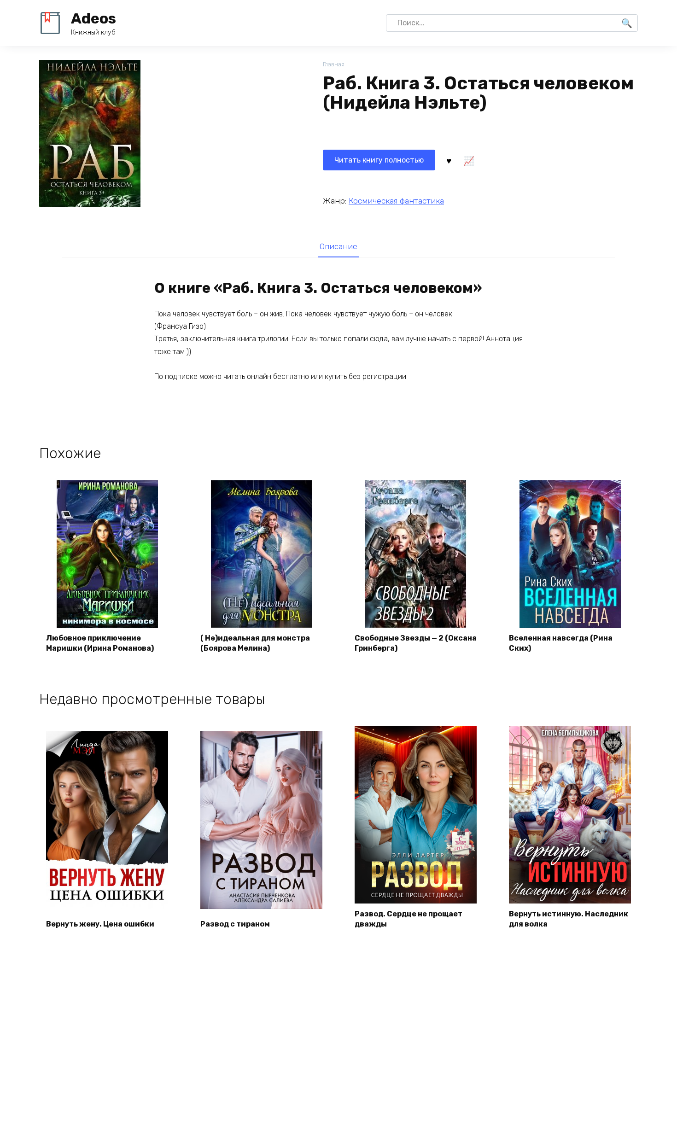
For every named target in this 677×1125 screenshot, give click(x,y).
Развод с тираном (235, 924)
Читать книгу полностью (379, 160)
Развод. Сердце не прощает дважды (408, 918)
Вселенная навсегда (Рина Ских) (561, 643)
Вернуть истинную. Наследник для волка (568, 918)
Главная (333, 64)
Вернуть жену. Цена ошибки (100, 924)
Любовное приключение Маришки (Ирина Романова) (100, 643)
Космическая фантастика (396, 200)
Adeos (93, 18)
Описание (338, 246)
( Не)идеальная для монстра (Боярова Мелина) (255, 643)
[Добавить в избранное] (448, 160)
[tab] (338, 246)
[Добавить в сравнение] (468, 160)
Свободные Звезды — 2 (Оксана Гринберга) (416, 643)
